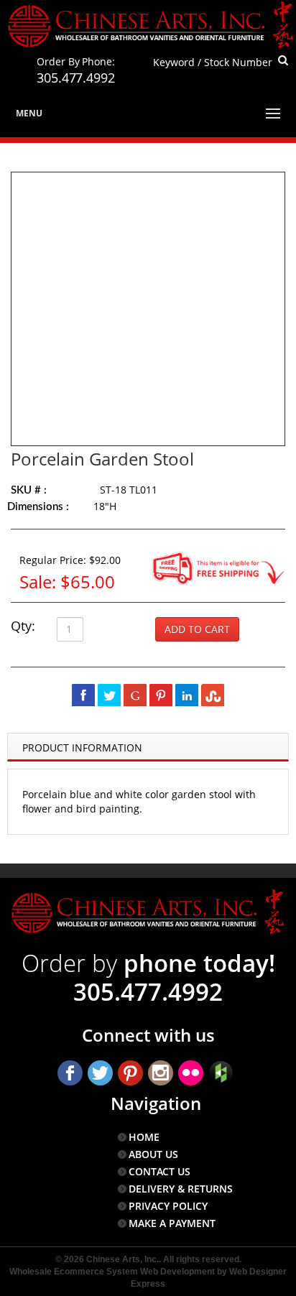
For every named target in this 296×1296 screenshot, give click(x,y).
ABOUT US (153, 1154)
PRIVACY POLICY (168, 1206)
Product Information (82, 747)
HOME (144, 1137)
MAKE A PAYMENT (172, 1223)
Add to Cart (197, 629)
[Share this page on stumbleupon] (212, 694)
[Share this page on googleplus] (135, 694)
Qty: (23, 625)
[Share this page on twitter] (109, 694)
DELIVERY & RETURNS (181, 1188)
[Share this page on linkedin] (186, 694)
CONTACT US (159, 1171)
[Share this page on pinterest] (160, 694)
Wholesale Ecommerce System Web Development (112, 1272)
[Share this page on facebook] (83, 694)
